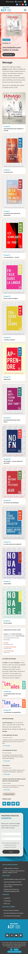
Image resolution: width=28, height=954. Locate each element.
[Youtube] (23, 4)
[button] (25, 10)
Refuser (16, 949)
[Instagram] (20, 4)
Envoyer (11, 851)
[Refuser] (25, 947)
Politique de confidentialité (14, 951)
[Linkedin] (26, 4)
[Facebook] (17, 4)
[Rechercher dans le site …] (25, 2)
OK (11, 949)
